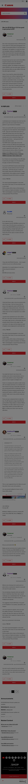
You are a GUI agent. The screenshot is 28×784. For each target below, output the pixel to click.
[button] (26, 2)
